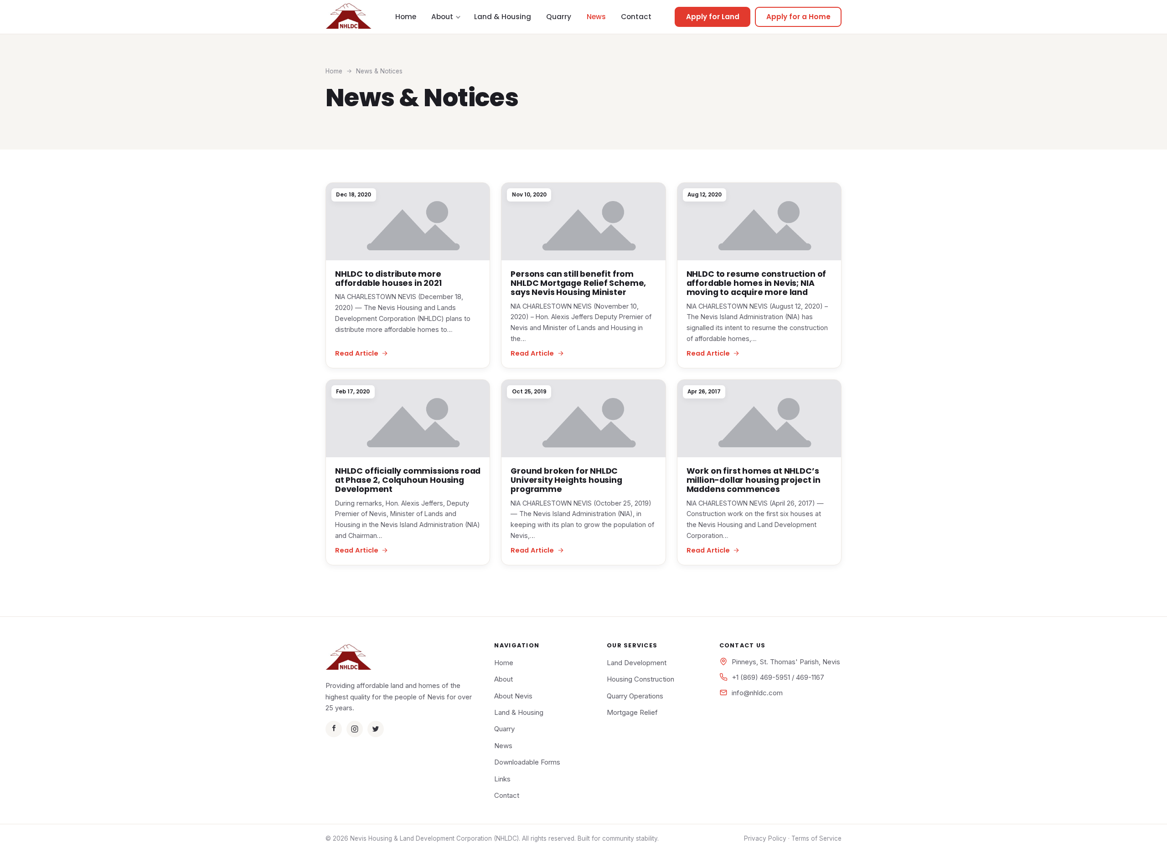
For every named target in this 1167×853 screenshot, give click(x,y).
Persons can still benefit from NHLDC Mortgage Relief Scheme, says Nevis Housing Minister (578, 283)
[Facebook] (333, 729)
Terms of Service (816, 838)
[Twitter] (375, 729)
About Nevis (513, 696)
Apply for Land (712, 16)
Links (502, 779)
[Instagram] (354, 729)
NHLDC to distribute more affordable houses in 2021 (388, 279)
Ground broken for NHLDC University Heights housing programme (566, 480)
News (596, 16)
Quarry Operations (635, 696)
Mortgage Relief (632, 712)
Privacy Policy (765, 838)
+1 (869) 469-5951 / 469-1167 (778, 677)
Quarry (558, 16)
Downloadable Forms (527, 762)
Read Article (356, 353)
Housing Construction (640, 679)
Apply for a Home (798, 16)
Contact (636, 16)
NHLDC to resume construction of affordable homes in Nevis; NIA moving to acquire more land (756, 283)
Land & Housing (502, 16)
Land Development (636, 662)
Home (405, 16)
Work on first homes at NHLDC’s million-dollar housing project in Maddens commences (754, 480)
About (442, 16)
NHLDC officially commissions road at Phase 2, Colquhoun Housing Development (407, 480)
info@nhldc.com (757, 692)
